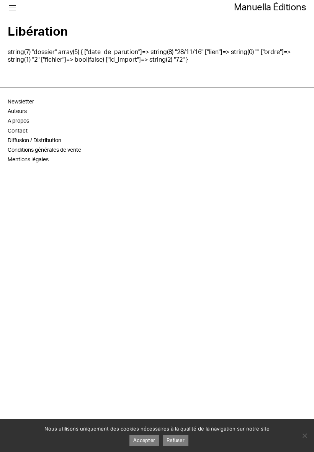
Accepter (144, 440)
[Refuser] (304, 435)
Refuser (176, 440)
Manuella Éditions (270, 7)
